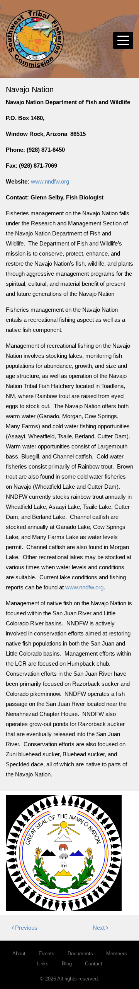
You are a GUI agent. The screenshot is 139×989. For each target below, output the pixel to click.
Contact (93, 964)
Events (46, 953)
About (18, 953)
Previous (25, 927)
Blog (67, 964)
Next (99, 927)
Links (43, 964)
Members (116, 953)
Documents (80, 953)
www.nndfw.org (50, 181)
